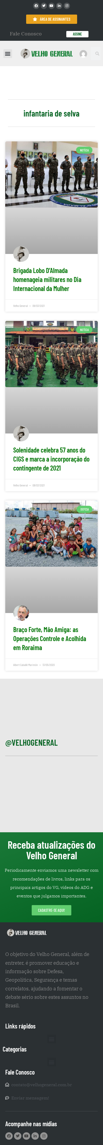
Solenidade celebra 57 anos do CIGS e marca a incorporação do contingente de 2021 (51, 459)
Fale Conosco (26, 33)
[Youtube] (51, 6)
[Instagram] (67, 6)
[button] (7, 53)
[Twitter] (44, 6)
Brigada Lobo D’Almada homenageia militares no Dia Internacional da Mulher (47, 279)
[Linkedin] (59, 6)
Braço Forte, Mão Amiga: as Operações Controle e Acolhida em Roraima (49, 638)
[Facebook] (36, 6)
